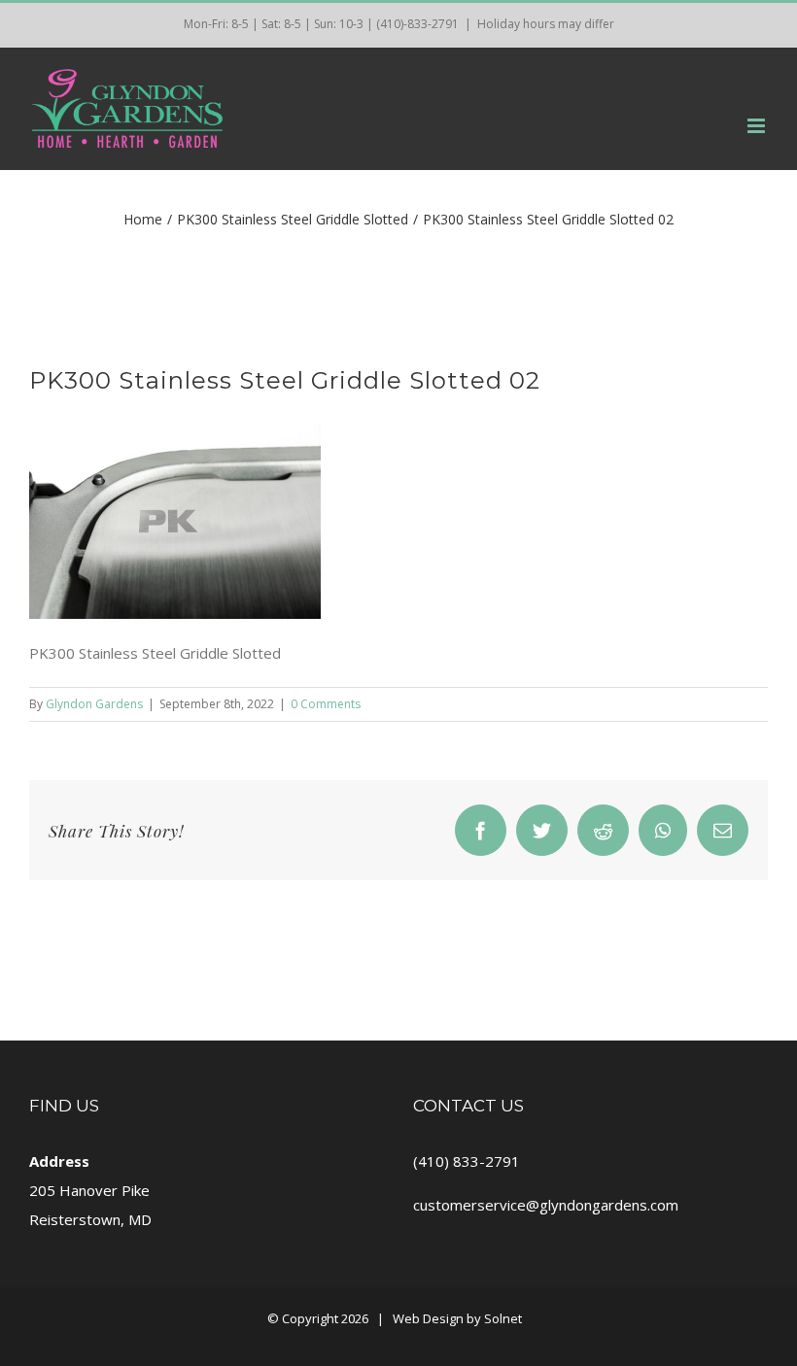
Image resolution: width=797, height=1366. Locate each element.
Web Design (428, 1318)
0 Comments (326, 704)
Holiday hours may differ (545, 24)
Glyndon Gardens (94, 704)
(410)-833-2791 (417, 24)
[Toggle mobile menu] (757, 126)
